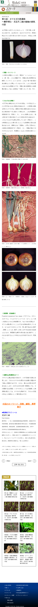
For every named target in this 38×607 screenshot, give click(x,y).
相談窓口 (19, 590)
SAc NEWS (8, 585)
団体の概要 (10, 600)
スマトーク (8, 592)
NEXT (30, 460)
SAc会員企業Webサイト (23, 592)
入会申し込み (20, 587)
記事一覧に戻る (19, 464)
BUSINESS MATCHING (22, 585)
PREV (8, 460)
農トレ (7, 587)
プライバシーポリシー (22, 595)
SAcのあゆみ (10, 602)
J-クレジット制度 (10, 595)
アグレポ (8, 590)
